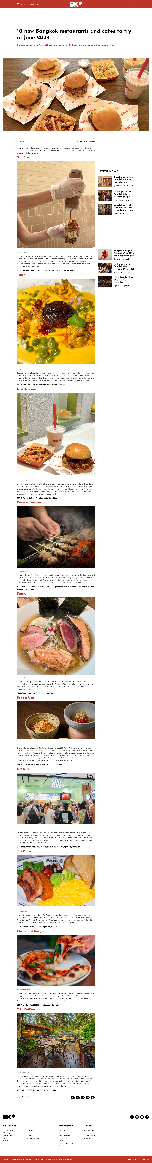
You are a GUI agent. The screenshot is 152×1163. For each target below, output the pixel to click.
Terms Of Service (132, 1159)
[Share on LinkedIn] (88, 1097)
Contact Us (87, 1138)
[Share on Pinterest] (83, 1097)
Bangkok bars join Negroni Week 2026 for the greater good (124, 253)
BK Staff (21, 142)
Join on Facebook (89, 1133)
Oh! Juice (23, 769)
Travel (29, 1135)
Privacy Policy (144, 1159)
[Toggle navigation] (18, 4)
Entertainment (7, 1135)
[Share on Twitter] (78, 1097)
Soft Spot (23, 157)
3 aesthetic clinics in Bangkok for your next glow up (124, 179)
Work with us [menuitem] (63, 1138)
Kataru (21, 593)
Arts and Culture (8, 1130)
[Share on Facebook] (73, 1097)
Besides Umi (25, 697)
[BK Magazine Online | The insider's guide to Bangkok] (76, 3)
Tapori (21, 275)
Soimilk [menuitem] (61, 1146)
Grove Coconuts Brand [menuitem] (66, 1143)
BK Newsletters (89, 1130)
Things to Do (31, 1133)
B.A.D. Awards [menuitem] (63, 1130)
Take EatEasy (26, 1009)
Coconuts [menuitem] (62, 1141)
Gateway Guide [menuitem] (64, 1133)
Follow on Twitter (89, 1135)
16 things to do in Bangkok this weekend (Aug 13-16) (124, 266)
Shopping (30, 1130)
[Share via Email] (93, 1097)
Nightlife (5, 1141)
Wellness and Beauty (33, 1138)
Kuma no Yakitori (29, 502)
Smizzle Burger (27, 389)
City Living (6, 1133)
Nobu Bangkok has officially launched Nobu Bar (123, 279)
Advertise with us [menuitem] (64, 1135)
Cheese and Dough (30, 931)
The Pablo (24, 851)
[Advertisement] (116, 154)
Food (4, 1138)
